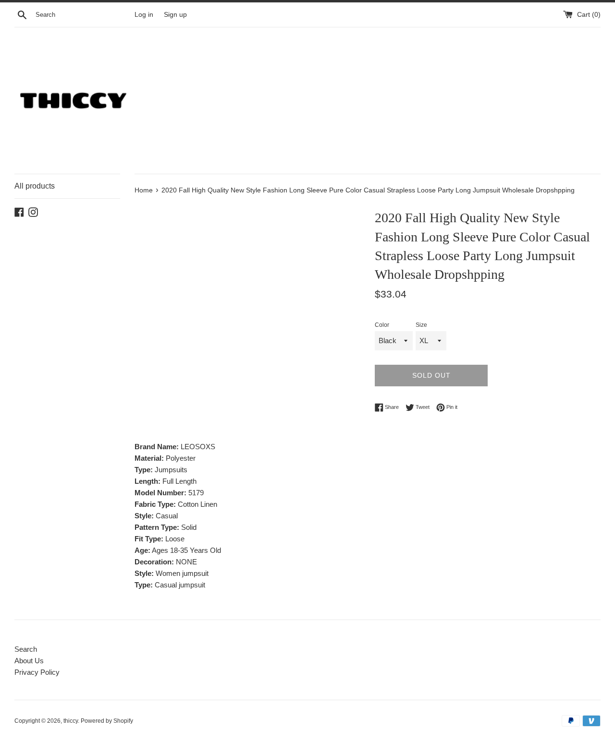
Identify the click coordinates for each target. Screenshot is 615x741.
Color (382, 325)
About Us (29, 661)
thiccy (70, 720)
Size (421, 325)
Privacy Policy (37, 672)
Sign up (175, 14)
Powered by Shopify (107, 720)
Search (25, 649)
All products (34, 186)
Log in (144, 14)
